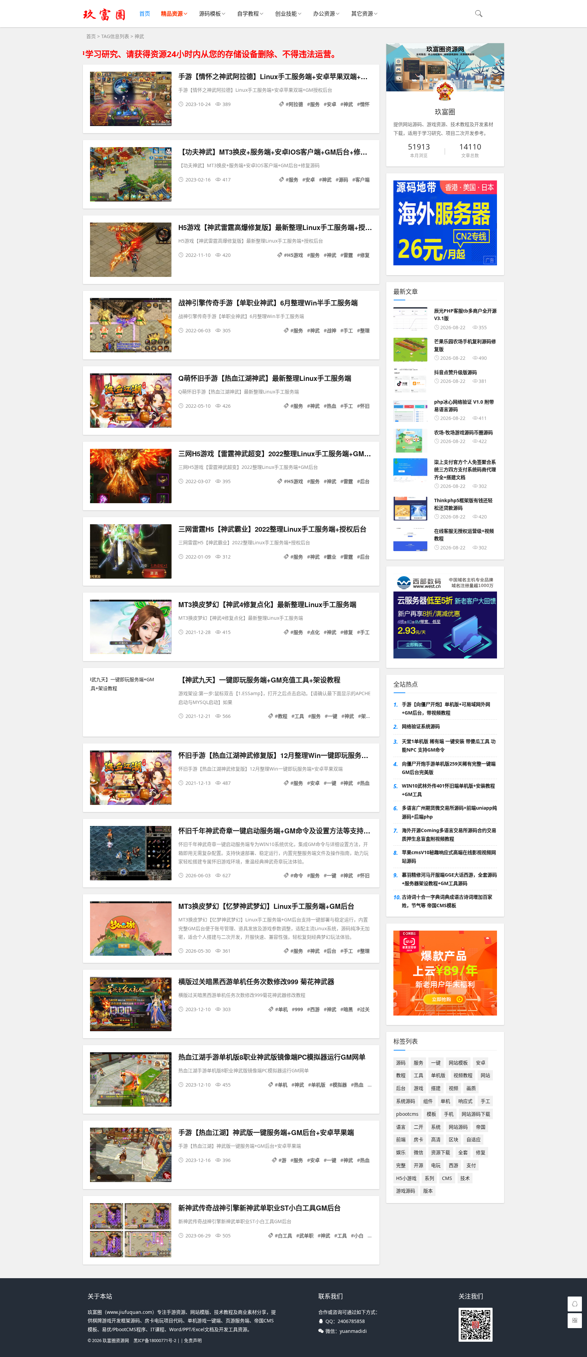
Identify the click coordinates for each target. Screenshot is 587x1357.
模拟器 (340, 1084)
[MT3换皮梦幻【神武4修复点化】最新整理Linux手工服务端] (131, 628)
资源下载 (440, 1152)
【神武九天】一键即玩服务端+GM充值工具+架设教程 (259, 680)
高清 (436, 1139)
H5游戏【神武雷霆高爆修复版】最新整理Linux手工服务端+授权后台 (282, 227)
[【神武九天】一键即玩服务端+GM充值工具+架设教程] (131, 683)
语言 (401, 1127)
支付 (471, 1165)
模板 (431, 1114)
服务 (315, 104)
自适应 (473, 1139)
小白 (358, 1235)
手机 (448, 1114)
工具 (299, 716)
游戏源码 (405, 1190)
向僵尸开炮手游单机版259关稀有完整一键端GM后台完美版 (449, 767)
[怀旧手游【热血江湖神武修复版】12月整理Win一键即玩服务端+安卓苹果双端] (131, 779)
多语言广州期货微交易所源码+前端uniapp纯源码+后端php (449, 812)
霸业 (331, 556)
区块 (453, 1139)
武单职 (306, 1235)
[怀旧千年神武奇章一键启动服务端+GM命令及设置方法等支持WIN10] (131, 854)
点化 (315, 632)
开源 (418, 1165)
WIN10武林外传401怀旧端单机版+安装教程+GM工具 (448, 789)
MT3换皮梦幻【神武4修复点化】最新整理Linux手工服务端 (267, 604)
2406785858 (351, 1321)
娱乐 (401, 1152)
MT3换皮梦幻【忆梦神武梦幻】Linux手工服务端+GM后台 (266, 906)
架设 (366, 716)
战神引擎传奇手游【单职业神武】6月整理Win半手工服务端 (268, 302)
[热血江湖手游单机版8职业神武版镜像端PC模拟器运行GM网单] (131, 1080)
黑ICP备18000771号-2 (155, 1340)
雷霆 (348, 255)
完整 (401, 1165)
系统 (436, 1127)
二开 (418, 1127)
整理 (365, 330)
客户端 (362, 179)
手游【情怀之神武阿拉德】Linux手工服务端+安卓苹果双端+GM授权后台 (288, 76)
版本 (428, 1190)
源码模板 (210, 13)
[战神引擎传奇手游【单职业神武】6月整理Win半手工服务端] (131, 326)
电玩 (436, 1165)
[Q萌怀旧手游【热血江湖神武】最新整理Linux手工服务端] (131, 401)
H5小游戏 (406, 1178)
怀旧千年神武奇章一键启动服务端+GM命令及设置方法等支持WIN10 (281, 830)
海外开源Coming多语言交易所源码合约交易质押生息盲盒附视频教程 (449, 834)
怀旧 (365, 406)
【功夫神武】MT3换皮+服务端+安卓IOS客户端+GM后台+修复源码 (279, 152)
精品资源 (172, 13)
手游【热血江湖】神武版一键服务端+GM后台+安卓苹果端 (266, 1132)
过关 (365, 1009)
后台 (365, 481)
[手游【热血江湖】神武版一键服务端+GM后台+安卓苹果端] (131, 1156)
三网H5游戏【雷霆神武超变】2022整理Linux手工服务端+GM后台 (278, 453)
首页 (144, 13)
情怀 (365, 104)
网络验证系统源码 (421, 726)
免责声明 (193, 1340)
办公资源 (324, 13)
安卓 (331, 104)
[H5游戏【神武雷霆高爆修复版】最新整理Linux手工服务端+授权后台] (131, 251)
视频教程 (463, 1075)
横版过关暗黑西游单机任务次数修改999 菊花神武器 (256, 981)
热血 (331, 406)
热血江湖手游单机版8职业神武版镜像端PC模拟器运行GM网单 (272, 1057)
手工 (348, 330)
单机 (283, 1009)
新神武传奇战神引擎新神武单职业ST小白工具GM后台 (259, 1208)
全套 (463, 1152)
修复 (365, 255)
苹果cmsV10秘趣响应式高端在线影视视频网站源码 (449, 856)
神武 (348, 104)
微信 (418, 1152)
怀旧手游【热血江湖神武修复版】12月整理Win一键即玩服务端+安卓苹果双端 (295, 755)
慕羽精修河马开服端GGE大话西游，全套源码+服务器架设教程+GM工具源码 (449, 878)
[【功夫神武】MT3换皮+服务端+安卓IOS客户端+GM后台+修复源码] (131, 175)
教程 (282, 716)
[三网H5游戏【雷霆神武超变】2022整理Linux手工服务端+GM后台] (131, 477)
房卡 (418, 1139)
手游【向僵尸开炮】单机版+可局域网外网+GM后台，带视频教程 (446, 708)
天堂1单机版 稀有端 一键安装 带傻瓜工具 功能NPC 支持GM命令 (449, 745)
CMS (447, 1178)
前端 (401, 1139)
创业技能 (286, 13)
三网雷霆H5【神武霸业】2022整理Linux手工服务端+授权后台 (272, 529)
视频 (453, 1088)
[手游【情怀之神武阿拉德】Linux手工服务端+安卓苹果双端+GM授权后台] (131, 100)
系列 (429, 1178)
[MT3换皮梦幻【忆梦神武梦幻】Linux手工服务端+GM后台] (131, 929)
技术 (465, 1178)
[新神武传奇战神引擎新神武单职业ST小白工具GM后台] (131, 1231)
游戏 (418, 1088)
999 (299, 1009)
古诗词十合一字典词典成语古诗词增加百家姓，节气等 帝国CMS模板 (447, 901)
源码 (343, 179)
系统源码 (405, 1101)
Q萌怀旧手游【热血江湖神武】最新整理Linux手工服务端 (264, 378)
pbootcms (407, 1114)
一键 (332, 716)
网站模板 (458, 1062)
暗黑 (348, 1009)
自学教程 (248, 13)
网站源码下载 (476, 1114)
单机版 (318, 1084)
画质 (471, 1088)
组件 (428, 1101)
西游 (315, 1009)
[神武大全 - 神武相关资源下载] (104, 20)
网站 (485, 1075)
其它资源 (362, 13)
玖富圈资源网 (116, 1340)
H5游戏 (295, 255)
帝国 (480, 1127)
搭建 (436, 1088)
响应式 (465, 1101)
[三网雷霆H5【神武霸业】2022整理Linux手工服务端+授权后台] (131, 552)
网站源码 (458, 1127)
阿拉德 (296, 104)
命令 (298, 875)
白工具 (285, 1235)
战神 (331, 330)
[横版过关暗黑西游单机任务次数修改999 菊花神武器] (131, 1005)
